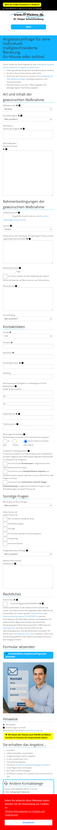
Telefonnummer (10, 424)
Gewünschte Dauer (11, 268)
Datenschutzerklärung (33, 730)
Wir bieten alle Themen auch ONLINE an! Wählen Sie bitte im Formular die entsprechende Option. (28, 736)
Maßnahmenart (9, 105)
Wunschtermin (9, 286)
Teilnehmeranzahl (10, 212)
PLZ (4, 396)
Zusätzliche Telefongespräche (15, 451)
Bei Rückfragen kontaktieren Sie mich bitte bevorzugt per (26, 437)
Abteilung (7, 373)
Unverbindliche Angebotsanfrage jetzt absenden (25, 655)
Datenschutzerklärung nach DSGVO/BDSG (20, 616)
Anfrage (38, 8)
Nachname (7, 352)
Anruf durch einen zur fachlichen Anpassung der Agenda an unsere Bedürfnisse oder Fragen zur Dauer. (28, 474)
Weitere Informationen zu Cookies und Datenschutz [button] (25, 813)
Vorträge (11, 528)
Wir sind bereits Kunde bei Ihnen (21, 518)
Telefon (15, 445)
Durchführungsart (10, 115)
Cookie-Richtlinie (36, 613)
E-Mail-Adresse (9, 414)
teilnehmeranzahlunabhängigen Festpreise (32, 765)
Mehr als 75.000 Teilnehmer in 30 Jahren (22, 4)
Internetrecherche (15, 543)
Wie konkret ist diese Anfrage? (15, 502)
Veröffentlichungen (16, 523)
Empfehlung (13, 538)
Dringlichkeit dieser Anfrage (14, 550)
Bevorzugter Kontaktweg (13, 434)
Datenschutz (8, 599)
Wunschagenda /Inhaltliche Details (10, 144)
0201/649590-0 (11, 8)
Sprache (6, 225)
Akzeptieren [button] (28, 822)
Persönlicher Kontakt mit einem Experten (24, 533)
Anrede (6, 332)
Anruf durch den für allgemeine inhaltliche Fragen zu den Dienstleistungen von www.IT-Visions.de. (26, 485)
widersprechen (9, 628)
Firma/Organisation (11, 363)
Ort (4, 403)
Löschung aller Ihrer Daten (24, 634)
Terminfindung (9, 315)
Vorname (7, 342)
